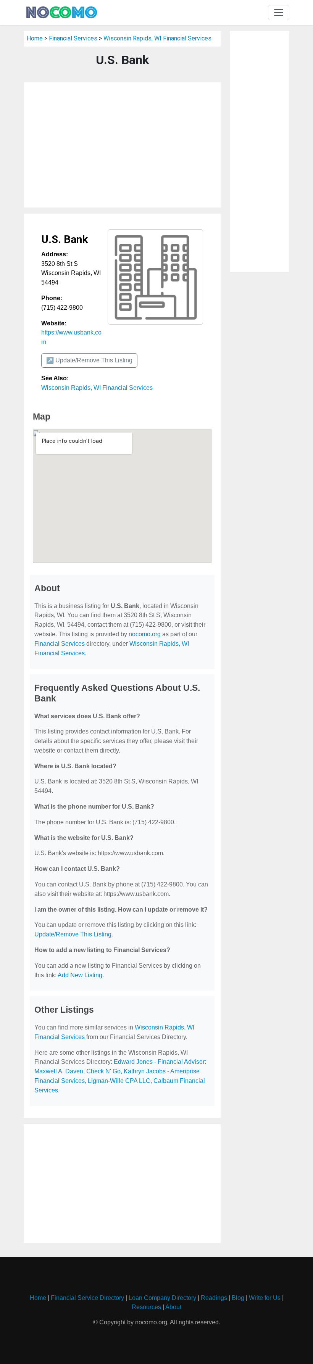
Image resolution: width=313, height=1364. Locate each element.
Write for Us (265, 1298)
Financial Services (73, 38)
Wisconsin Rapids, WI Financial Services (157, 38)
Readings (214, 1298)
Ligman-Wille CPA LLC (119, 1081)
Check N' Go (103, 1071)
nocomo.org (145, 634)
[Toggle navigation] (278, 12)
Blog (238, 1298)
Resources (146, 1307)
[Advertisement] (122, 145)
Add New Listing (80, 975)
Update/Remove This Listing (72, 934)
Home (35, 38)
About (173, 1307)
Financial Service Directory (87, 1298)
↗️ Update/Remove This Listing (89, 360)
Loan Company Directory (162, 1298)
